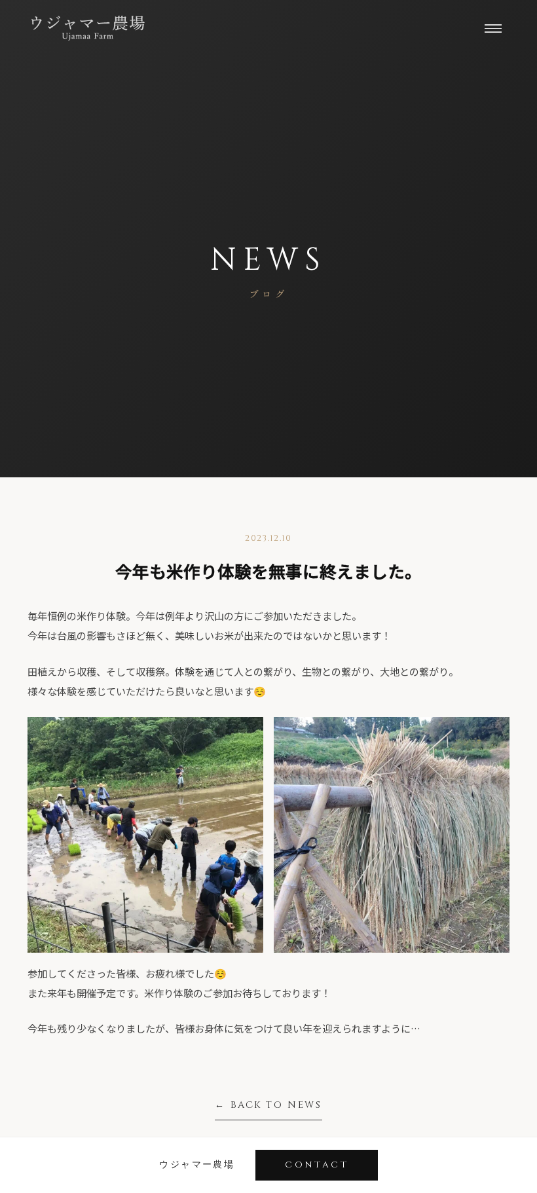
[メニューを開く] (493, 28)
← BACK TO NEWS (268, 1105)
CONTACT (316, 1165)
